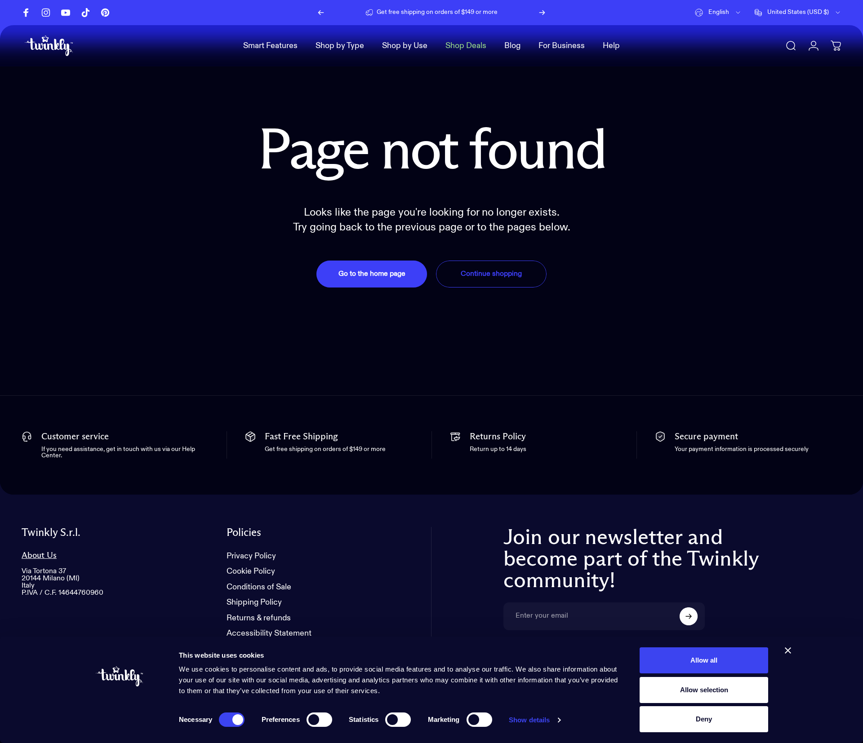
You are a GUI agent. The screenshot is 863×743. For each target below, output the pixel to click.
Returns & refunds (259, 618)
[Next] (542, 12)
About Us (39, 555)
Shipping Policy (254, 603)
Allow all (703, 660)
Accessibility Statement (269, 634)
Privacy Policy (251, 556)
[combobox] (718, 12)
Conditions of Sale (259, 587)
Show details (529, 720)
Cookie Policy (251, 572)
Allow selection (704, 690)
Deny (704, 719)
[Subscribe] (689, 616)
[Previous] (321, 12)
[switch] (319, 719)
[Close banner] (788, 650)
